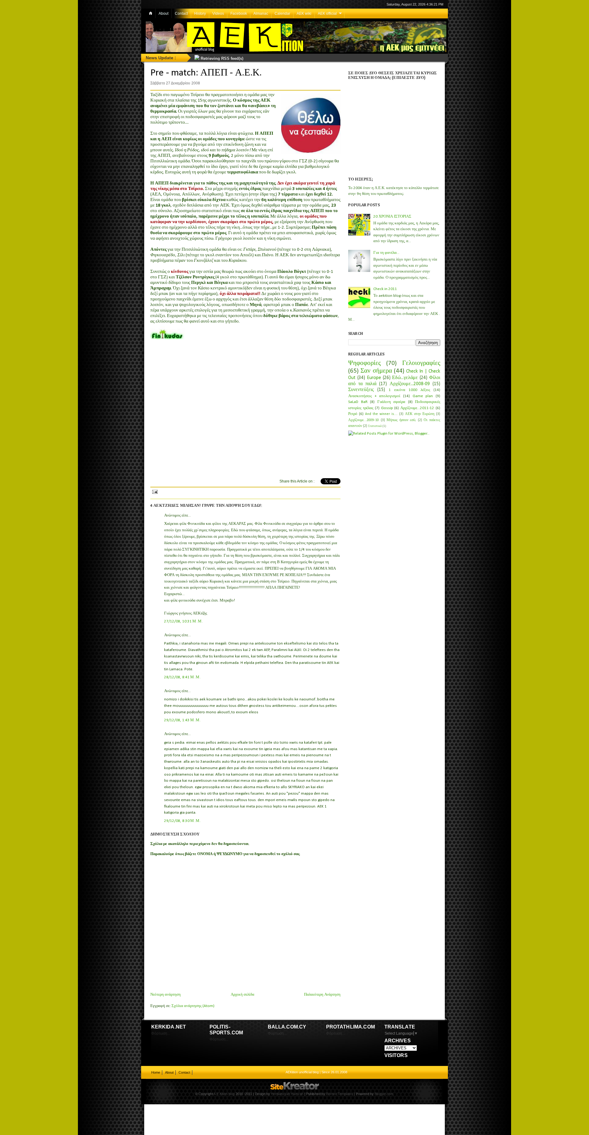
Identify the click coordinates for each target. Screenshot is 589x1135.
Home (155, 1072)
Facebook (238, 13)
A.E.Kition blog (224, 1094)
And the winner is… (381, 414)
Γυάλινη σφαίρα (391, 402)
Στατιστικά (375, 426)
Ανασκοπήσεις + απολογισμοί (374, 396)
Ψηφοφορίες (364, 363)
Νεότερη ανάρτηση (165, 995)
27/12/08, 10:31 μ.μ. (183, 621)
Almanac (260, 13)
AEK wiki (304, 13)
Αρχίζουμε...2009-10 (363, 420)
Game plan (423, 396)
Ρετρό (352, 414)
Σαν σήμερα (376, 371)
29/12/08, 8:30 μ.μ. (182, 821)
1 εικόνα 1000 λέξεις (409, 390)
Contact (181, 13)
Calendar (282, 13)
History (200, 13)
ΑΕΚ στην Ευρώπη (419, 414)
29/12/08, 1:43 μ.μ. (182, 720)
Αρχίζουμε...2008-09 (410, 384)
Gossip (387, 408)
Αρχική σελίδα (242, 995)
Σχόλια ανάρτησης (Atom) (192, 1006)
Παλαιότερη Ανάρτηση (322, 995)
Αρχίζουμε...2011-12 (417, 408)
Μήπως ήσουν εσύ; (401, 420)
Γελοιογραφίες (421, 363)
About (163, 13)
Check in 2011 (385, 289)
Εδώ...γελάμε (405, 377)
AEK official (327, 13)
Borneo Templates (339, 1094)
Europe (374, 377)
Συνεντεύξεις (361, 389)
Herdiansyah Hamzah (287, 1094)
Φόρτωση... (160, 1033)
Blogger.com (384, 1094)
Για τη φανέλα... (386, 253)
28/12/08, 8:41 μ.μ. (182, 677)
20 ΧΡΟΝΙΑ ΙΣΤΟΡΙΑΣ (392, 217)
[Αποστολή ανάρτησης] (154, 491)
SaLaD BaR (358, 402)
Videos (218, 13)
